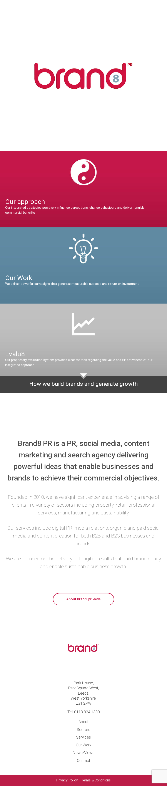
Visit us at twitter (76, 667)
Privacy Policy (67, 780)
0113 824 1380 (87, 712)
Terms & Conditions (96, 780)
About (83, 721)
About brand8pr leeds (83, 599)
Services (83, 737)
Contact (83, 760)
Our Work (83, 745)
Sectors (83, 729)
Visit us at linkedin (91, 667)
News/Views (83, 752)
